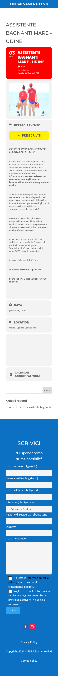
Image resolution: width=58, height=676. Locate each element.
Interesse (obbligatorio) (20, 502)
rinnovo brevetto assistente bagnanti (28, 407)
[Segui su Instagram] (32, 626)
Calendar (22, 372)
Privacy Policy (29, 642)
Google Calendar (28, 376)
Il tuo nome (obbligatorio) (21, 466)
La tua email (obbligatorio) (22, 478)
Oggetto (11, 526)
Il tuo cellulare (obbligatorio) (23, 490)
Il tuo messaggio (16, 538)
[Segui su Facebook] (25, 626)
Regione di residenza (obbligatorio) (27, 514)
